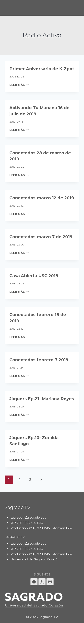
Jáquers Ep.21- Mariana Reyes (41, 398)
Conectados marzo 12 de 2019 (41, 197)
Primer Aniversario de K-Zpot (41, 68)
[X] (42, 581)
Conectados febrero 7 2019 (38, 359)
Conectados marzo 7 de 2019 (40, 236)
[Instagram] (50, 581)
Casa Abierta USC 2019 (33, 275)
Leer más (19, 84)
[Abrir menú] (75, 8)
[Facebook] (34, 581)
